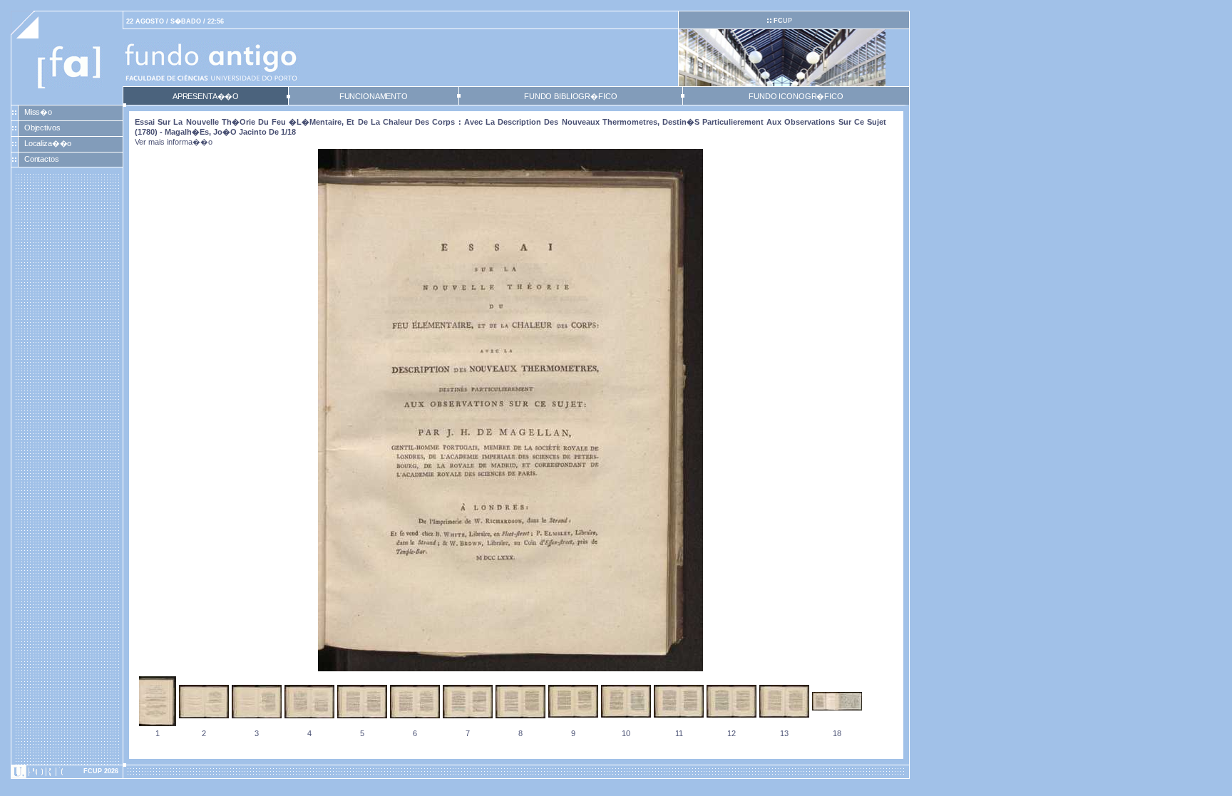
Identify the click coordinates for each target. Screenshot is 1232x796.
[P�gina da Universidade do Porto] (67, 771)
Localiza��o (48, 143)
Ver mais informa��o (173, 142)
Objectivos (42, 127)
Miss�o (38, 112)
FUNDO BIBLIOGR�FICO (570, 96)
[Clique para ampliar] (510, 668)
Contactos (41, 159)
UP (783, 20)
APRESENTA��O (206, 96)
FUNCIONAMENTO (373, 96)
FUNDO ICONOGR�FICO (796, 96)
